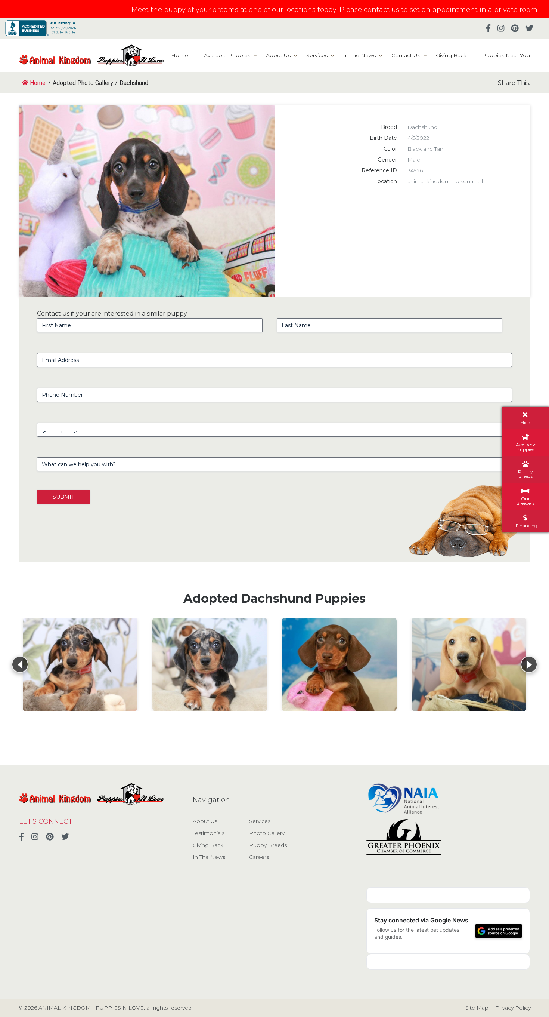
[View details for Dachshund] (80, 664)
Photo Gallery (267, 833)
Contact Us (405, 55)
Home (179, 55)
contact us (381, 10)
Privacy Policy (513, 1007)
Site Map (476, 1007)
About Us (278, 55)
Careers (259, 857)
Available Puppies (227, 55)
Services (317, 55)
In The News (359, 55)
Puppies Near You (506, 55)
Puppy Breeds (268, 845)
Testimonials (208, 833)
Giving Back (451, 55)
